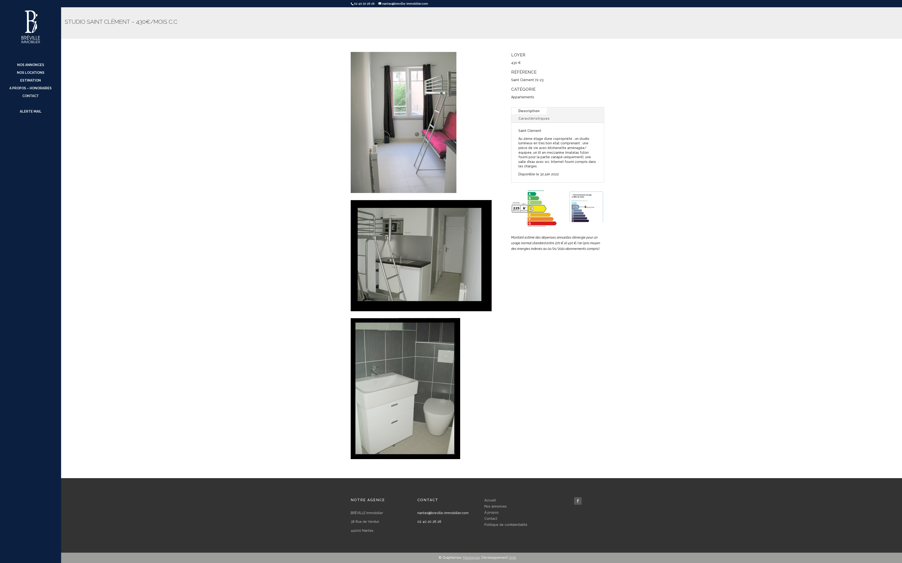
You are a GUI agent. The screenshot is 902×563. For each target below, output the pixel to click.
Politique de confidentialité (505, 525)
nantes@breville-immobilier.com (443, 513)
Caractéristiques (534, 118)
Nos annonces (30, 65)
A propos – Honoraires (30, 88)
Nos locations (30, 73)
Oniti (512, 557)
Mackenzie (471, 557)
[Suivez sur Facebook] (578, 501)
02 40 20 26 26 (429, 522)
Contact (30, 96)
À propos (491, 512)
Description (529, 111)
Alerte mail (31, 111)
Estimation (30, 80)
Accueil (490, 500)
